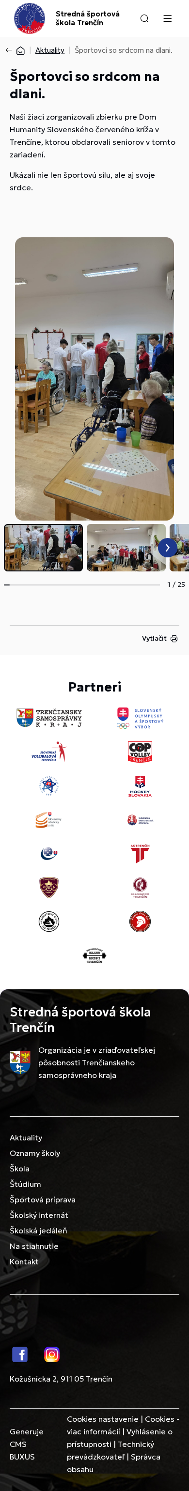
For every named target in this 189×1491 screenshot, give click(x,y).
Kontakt (24, 1261)
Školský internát (39, 1215)
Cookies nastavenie (103, 1419)
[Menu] (167, 18)
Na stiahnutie (34, 1246)
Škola (20, 1168)
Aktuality (49, 50)
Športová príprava (43, 1199)
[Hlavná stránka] (20, 50)
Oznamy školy (35, 1153)
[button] (144, 18)
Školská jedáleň (38, 1230)
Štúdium (25, 1184)
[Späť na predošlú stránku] (11, 50)
